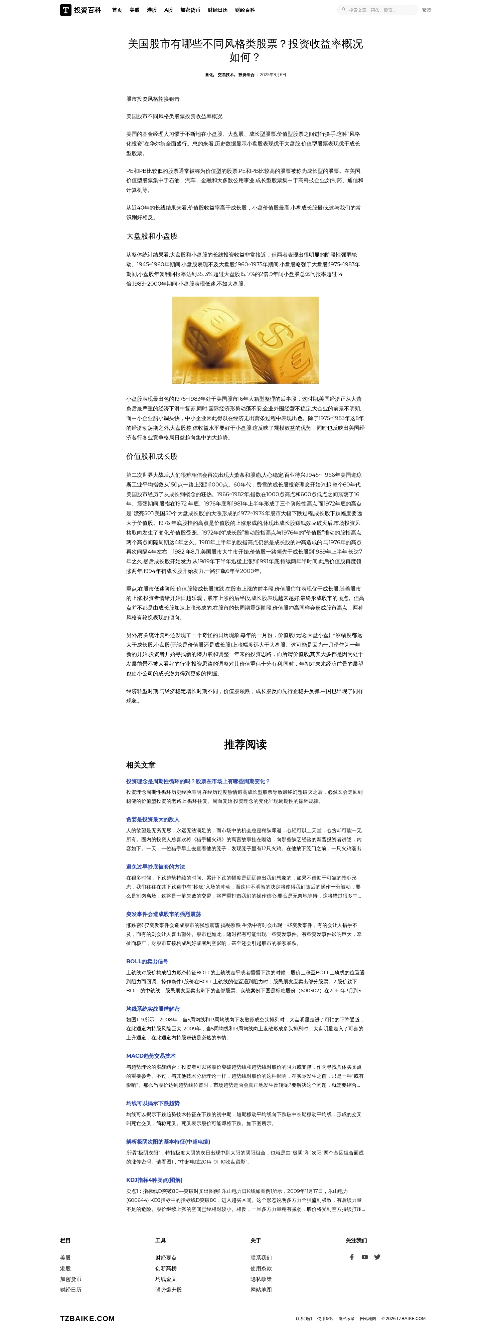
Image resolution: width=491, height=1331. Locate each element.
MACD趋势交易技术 (151, 1056)
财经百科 (245, 10)
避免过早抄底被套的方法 (155, 867)
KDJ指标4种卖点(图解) (154, 1180)
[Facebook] (352, 1258)
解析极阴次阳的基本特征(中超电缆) (168, 1141)
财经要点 (166, 1258)
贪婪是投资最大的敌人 (153, 819)
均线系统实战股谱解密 (153, 1009)
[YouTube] (365, 1258)
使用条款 (261, 1268)
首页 (117, 10)
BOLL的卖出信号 (147, 961)
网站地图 (261, 1290)
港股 (152, 10)
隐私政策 (261, 1279)
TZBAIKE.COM (87, 1318)
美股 (135, 10)
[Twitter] (377, 1258)
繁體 (426, 9)
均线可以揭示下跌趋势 (153, 1103)
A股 (168, 10)
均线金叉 (166, 1279)
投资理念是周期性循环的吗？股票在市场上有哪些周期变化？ (198, 781)
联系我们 (261, 1258)
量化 (209, 74)
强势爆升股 (168, 1290)
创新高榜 (166, 1268)
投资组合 (246, 74)
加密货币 (190, 10)
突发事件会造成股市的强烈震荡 (163, 914)
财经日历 (218, 10)
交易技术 (226, 74)
